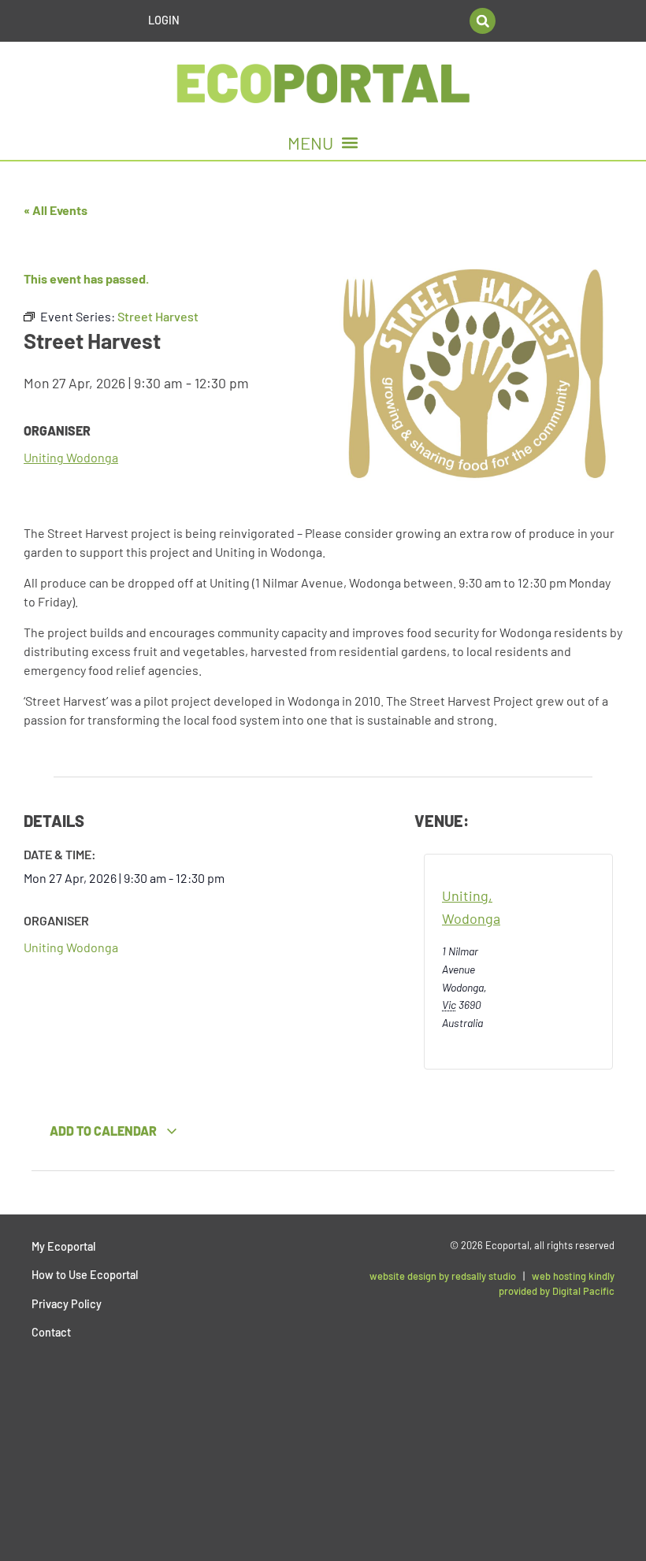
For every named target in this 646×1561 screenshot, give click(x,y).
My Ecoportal (63, 1246)
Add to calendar (104, 1130)
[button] (483, 21)
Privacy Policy (67, 1304)
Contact (51, 1332)
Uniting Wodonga (71, 457)
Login (164, 20)
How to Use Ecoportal (85, 1274)
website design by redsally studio (442, 1276)
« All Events (55, 209)
